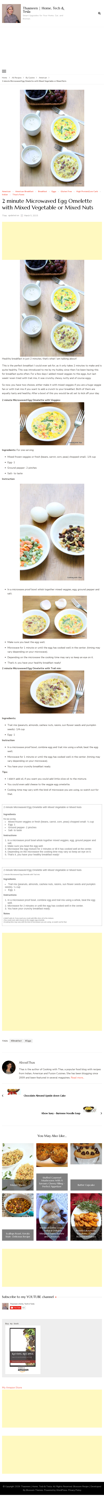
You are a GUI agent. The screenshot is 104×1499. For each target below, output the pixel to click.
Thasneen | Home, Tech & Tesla (43, 10)
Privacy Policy (74, 1490)
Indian (5, 195)
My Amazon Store (12, 1387)
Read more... (77, 1077)
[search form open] (99, 13)
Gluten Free (66, 192)
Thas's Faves (18, 195)
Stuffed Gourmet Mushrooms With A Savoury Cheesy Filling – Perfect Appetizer (52, 1182)
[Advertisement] (52, 48)
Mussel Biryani (17, 1185)
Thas (4, 215)
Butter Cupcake (86, 1185)
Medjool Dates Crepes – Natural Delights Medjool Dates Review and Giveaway (52, 1232)
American (6, 192)
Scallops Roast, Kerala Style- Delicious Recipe (18, 1235)
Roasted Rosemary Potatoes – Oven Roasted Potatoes (86, 1233)
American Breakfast (24, 192)
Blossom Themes (34, 1490)
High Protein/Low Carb (87, 192)
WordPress (61, 1490)
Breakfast (42, 192)
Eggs (54, 192)
